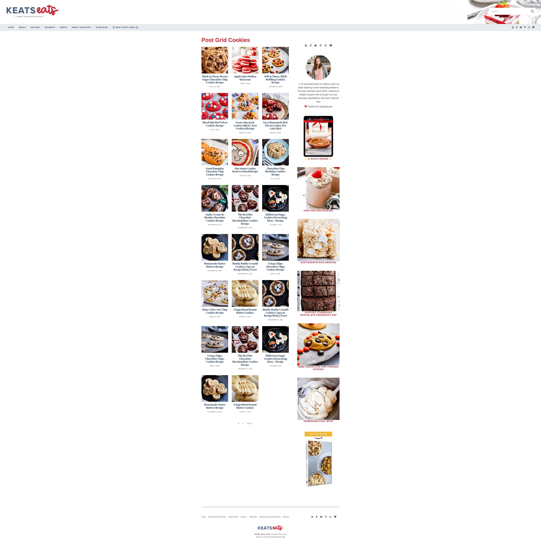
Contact (244, 517)
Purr (265, 537)
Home (11, 27)
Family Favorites (81, 27)
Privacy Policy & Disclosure (270, 517)
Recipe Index (233, 517)
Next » (249, 423)
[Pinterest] (525, 27)
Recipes (35, 27)
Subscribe (102, 27)
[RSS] (513, 27)
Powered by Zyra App (276, 537)
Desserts (50, 27)
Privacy (286, 517)
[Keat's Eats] (32, 11)
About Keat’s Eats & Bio (217, 517)
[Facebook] (516, 27)
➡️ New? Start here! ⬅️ (125, 27)
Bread (63, 27)
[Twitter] (521, 27)
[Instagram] (529, 27)
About (22, 27)
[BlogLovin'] (533, 27)
